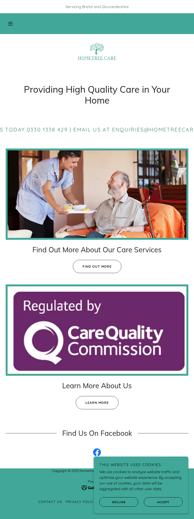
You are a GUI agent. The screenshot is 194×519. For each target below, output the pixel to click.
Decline (119, 502)
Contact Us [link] (50, 502)
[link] (97, 51)
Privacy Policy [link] (81, 502)
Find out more (97, 266)
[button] (10, 23)
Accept (163, 502)
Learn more (97, 403)
